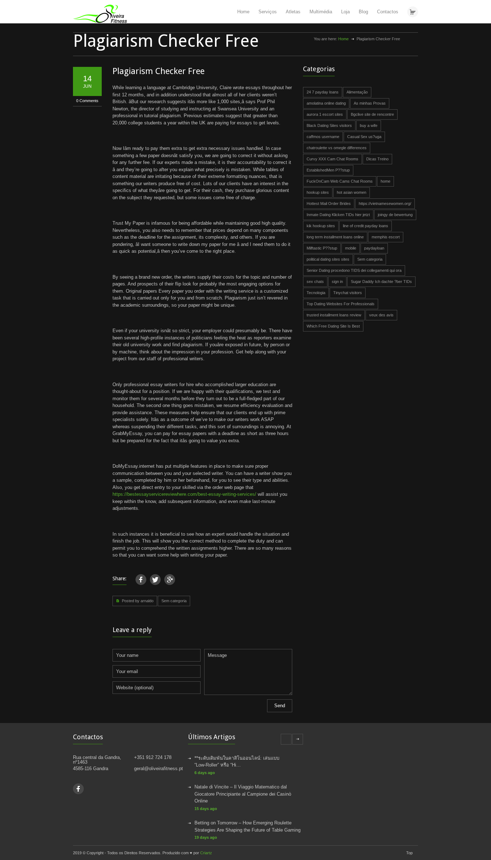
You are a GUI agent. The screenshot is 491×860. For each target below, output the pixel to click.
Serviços (267, 11)
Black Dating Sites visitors (329, 125)
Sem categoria (174, 601)
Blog (363, 11)
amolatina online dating (326, 103)
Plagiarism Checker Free (159, 71)
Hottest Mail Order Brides (329, 203)
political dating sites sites (328, 259)
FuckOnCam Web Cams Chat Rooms (340, 181)
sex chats (315, 281)
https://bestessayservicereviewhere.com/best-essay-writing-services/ (184, 494)
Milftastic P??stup (322, 248)
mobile (350, 248)
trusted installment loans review (334, 315)
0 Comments (87, 101)
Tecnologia (316, 293)
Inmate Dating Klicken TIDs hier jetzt (338, 214)
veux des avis (381, 315)
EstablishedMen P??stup (328, 170)
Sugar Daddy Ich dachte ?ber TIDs (381, 281)
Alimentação (357, 92)
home (385, 181)
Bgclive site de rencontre (372, 114)
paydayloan (374, 248)
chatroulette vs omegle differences (337, 148)
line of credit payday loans (365, 226)
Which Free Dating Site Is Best (333, 326)
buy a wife (368, 125)
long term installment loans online (335, 237)
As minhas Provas (370, 103)
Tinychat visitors (347, 293)
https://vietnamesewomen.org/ (385, 203)
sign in (337, 281)
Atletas (293, 11)
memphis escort (386, 237)
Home (243, 11)
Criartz (206, 853)
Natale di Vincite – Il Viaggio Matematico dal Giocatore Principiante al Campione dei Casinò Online (242, 794)
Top (409, 853)
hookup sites (318, 192)
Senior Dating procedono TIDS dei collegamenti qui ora (354, 270)
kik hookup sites (321, 226)
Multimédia (320, 11)
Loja (345, 11)
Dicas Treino (377, 159)
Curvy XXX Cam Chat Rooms (332, 159)
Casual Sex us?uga (364, 136)
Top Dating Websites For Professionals (341, 304)
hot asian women (351, 192)
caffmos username (323, 136)
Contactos (387, 11)
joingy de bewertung (395, 214)
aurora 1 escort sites (325, 114)
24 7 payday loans (323, 92)
